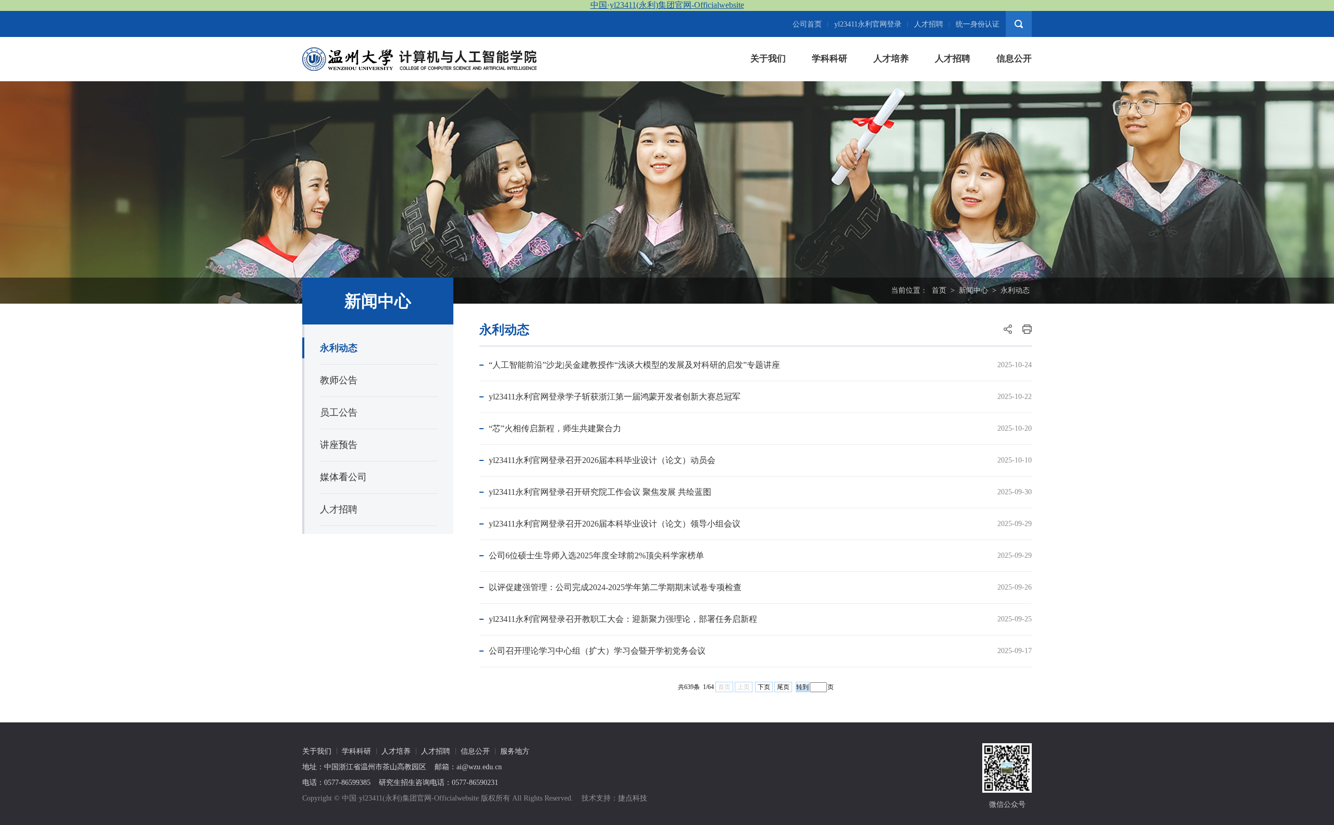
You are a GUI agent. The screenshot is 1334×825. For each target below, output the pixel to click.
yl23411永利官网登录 (867, 24)
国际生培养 (893, 126)
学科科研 (829, 59)
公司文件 (1012, 84)
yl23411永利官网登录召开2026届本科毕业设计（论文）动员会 (602, 460)
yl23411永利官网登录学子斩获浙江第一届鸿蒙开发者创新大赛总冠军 (614, 396)
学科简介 (828, 84)
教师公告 (338, 380)
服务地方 (514, 751)
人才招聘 (928, 24)
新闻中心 (973, 290)
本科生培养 (893, 84)
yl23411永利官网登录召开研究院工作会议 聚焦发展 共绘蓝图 (600, 492)
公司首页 (807, 24)
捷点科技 (632, 798)
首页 (939, 290)
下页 (764, 687)
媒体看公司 (343, 477)
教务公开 (1012, 147)
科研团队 (828, 126)
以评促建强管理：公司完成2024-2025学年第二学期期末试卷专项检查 (615, 587)
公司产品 (889, 105)
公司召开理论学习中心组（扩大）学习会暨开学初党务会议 (597, 650)
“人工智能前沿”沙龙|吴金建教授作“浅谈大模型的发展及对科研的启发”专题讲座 (634, 364)
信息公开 (1014, 59)
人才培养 (891, 59)
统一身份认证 (977, 24)
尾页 (783, 687)
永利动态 (1015, 290)
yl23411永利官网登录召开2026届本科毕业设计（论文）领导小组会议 (614, 523)
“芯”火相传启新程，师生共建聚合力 (555, 428)
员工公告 (338, 412)
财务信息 (1012, 105)
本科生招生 (954, 84)
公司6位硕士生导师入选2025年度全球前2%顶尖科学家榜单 (596, 555)
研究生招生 (954, 105)
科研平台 (828, 105)
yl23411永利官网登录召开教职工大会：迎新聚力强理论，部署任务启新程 (623, 619)
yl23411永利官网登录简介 (792, 84)
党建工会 (1012, 126)
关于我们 (768, 59)
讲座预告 (338, 445)
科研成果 (828, 147)
